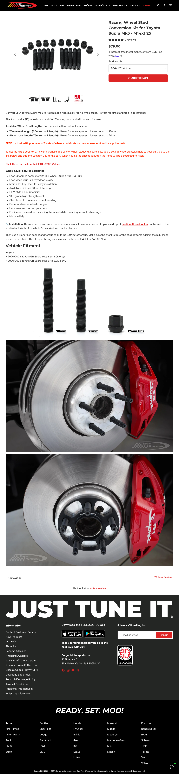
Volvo (144, 763)
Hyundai (78, 728)
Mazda (111, 728)
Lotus (76, 757)
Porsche (146, 723)
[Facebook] (63, 670)
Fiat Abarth (45, 740)
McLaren (112, 734)
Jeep (76, 740)
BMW (9, 746)
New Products (14, 636)
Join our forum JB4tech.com (22, 665)
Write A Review (163, 577)
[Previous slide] (14, 55)
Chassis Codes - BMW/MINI (22, 669)
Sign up (164, 634)
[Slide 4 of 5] (68, 99)
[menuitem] (46, 5)
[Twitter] (78, 670)
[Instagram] (68, 670)
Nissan (111, 751)
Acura (9, 723)
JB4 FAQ (11, 641)
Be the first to (89, 588)
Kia (75, 746)
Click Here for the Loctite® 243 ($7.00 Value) (33, 164)
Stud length (115, 61)
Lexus (76, 751)
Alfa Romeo (12, 728)
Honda (77, 723)
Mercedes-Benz (116, 740)
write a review (98, 588)
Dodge (43, 734)
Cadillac (44, 723)
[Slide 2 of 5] (45, 99)
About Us (11, 646)
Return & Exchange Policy (20, 679)
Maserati (112, 723)
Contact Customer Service (21, 632)
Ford (42, 746)
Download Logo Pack (18, 674)
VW (143, 757)
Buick (9, 751)
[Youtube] (73, 670)
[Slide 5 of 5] (79, 99)
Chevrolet (45, 728)
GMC (42, 751)
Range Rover (148, 728)
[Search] (158, 5)
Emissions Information (18, 693)
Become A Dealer (16, 651)
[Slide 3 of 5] (56, 99)
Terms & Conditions (17, 684)
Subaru (145, 740)
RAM (144, 734)
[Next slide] (99, 55)
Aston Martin (13, 734)
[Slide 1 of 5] (34, 99)
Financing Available (17, 655)
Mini (109, 746)
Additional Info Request (19, 688)
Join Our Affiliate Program (21, 660)
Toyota (145, 751)
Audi (8, 740)
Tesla (144, 746)
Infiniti (76, 734)
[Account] (164, 5)
